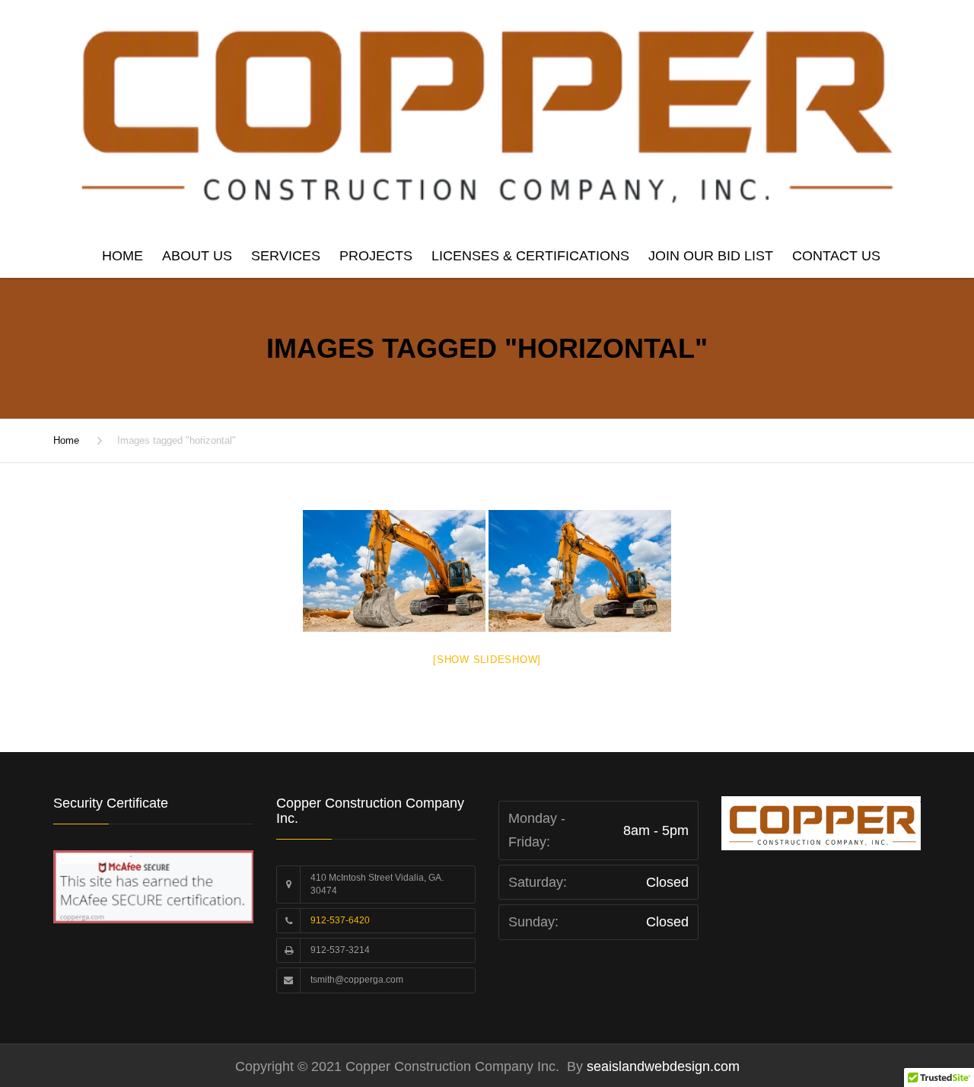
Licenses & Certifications (530, 255)
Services (285, 255)
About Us (197, 255)
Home (122, 255)
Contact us (836, 255)
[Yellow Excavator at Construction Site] (394, 571)
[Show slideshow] (487, 659)
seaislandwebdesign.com (661, 1066)
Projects (375, 255)
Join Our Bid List (710, 255)
